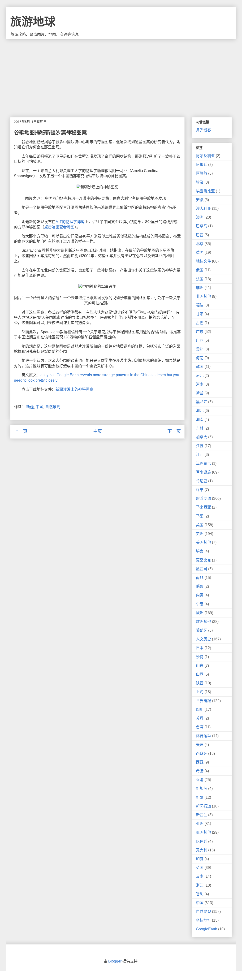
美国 (199, 525)
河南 (199, 384)
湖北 (199, 411)
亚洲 (199, 824)
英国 (199, 868)
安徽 (199, 200)
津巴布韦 (203, 464)
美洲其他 (203, 542)
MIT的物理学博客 (70, 222)
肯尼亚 (201, 481)
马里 (199, 516)
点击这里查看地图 (59, 227)
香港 (199, 780)
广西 (199, 340)
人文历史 (203, 639)
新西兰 (201, 815)
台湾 (199, 727)
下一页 (174, 431)
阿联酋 (201, 173)
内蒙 (199, 595)
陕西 (199, 683)
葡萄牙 (201, 630)
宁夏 (199, 604)
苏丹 (199, 718)
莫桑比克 (203, 560)
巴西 (199, 235)
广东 (199, 332)
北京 (199, 244)
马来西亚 (203, 507)
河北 (199, 376)
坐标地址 (203, 920)
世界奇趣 (203, 701)
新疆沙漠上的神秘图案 (74, 389)
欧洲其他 (203, 622)
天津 (199, 745)
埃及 (199, 182)
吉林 (199, 428)
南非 (199, 578)
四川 (199, 710)
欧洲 (199, 613)
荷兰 (199, 393)
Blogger (114, 961)
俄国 (199, 270)
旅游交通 (203, 498)
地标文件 (203, 261)
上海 (199, 692)
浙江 (199, 885)
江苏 (199, 446)
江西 (199, 455)
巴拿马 (201, 226)
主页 (97, 431)
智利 (199, 894)
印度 (199, 859)
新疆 (30, 407)
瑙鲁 (199, 586)
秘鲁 (199, 551)
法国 (199, 279)
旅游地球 (33, 21)
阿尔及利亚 (205, 156)
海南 (199, 358)
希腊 (199, 771)
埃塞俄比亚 (205, 191)
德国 (199, 252)
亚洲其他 (203, 832)
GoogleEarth (206, 929)
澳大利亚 (203, 209)
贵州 (199, 349)
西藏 (199, 762)
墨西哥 (201, 569)
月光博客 (203, 130)
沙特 (199, 657)
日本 (199, 648)
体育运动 (203, 736)
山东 (199, 666)
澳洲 (199, 217)
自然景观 (52, 407)
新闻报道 (203, 806)
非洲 (199, 288)
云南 (199, 876)
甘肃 (199, 314)
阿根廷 (201, 165)
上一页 (20, 431)
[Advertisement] (121, 75)
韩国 (199, 367)
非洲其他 (203, 296)
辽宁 (199, 490)
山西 (199, 674)
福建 (199, 305)
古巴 (199, 323)
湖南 (199, 420)
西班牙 (201, 753)
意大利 (201, 850)
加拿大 (201, 437)
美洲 (199, 534)
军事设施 (203, 472)
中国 (39, 407)
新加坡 (201, 788)
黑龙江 (201, 402)
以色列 (201, 841)
